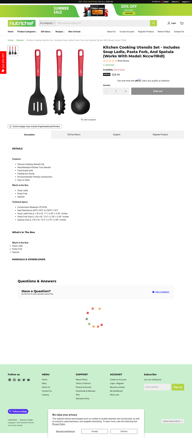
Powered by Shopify (15, 425)
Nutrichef (110, 65)
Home (10, 31)
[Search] (153, 23)
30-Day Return (73, 134)
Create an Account (118, 379)
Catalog (45, 395)
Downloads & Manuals (85, 391)
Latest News (12, 420)
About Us (111, 31)
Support (116, 134)
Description (29, 134)
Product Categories (26, 31)
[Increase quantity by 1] (126, 91)
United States (171, 421)
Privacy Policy (58, 424)
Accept (95, 431)
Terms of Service (83, 383)
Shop (44, 383)
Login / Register (117, 383)
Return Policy (164, 31)
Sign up (178, 387)
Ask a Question (162, 292)
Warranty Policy (82, 398)
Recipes (59, 31)
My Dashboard (116, 391)
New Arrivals (74, 31)
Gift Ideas (46, 31)
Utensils (20, 40)
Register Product (146, 31)
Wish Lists (114, 395)
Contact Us (179, 31)
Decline (124, 431)
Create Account (127, 31)
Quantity (106, 85)
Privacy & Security (83, 387)
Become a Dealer (117, 387)
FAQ (77, 395)
